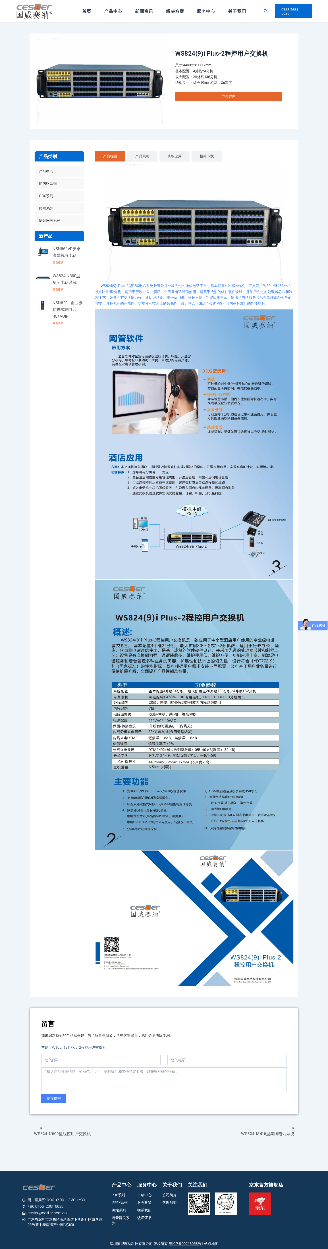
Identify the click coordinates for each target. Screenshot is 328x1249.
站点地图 (211, 1244)
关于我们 (237, 11)
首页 (86, 11)
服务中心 (206, 11)
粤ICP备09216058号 (185, 1244)
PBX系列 (46, 196)
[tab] (110, 156)
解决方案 (175, 11)
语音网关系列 (49, 220)
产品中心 (113, 11)
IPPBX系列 (48, 184)
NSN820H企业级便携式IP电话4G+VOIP (68, 309)
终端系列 (46, 208)
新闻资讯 (144, 11)
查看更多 (58, 262)
